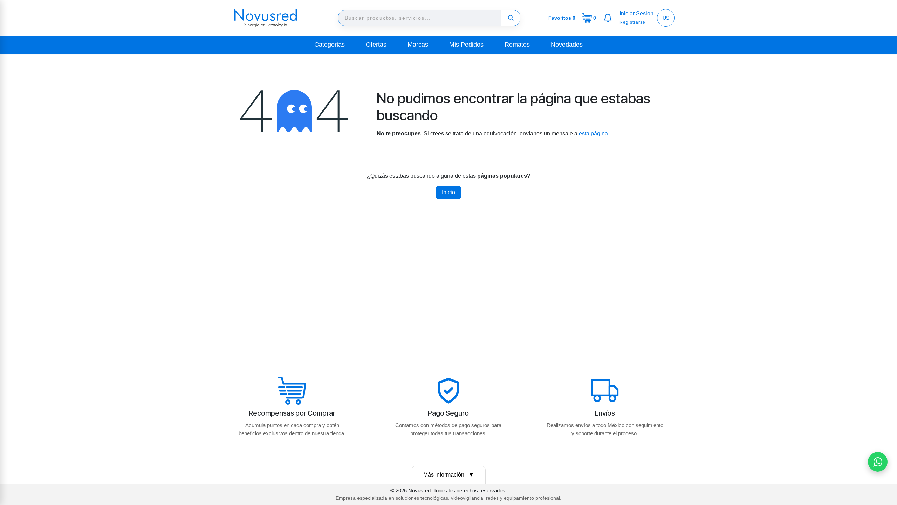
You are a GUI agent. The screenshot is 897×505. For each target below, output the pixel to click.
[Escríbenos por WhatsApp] (878, 462)
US (666, 18)
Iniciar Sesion (636, 13)
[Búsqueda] (510, 18)
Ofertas (376, 44)
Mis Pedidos (466, 44)
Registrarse (632, 22)
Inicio (448, 192)
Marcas (418, 44)
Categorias (329, 44)
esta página (593, 133)
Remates (517, 44)
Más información (448, 475)
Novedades (567, 44)
